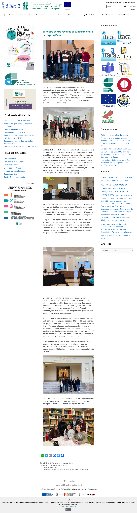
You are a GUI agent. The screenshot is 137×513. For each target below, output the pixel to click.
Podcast (104, 229)
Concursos (64, 463)
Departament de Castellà (110, 209)
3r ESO (103, 181)
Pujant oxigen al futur (50, 467)
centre (111, 192)
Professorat (117, 229)
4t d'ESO (111, 180)
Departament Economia (107, 214)
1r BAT (45, 463)
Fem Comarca (115, 224)
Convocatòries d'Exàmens (113, 198)
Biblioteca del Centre (12, 168)
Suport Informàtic (125, 15)
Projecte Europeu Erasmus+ (15, 171)
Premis (110, 229)
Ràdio (123, 229)
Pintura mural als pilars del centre (114, 135)
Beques (116, 188)
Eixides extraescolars (113, 220)
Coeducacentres (10, 174)
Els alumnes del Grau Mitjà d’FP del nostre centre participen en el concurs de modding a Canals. (116, 154)
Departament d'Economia (112, 206)
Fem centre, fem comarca (14, 162)
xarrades (118, 235)
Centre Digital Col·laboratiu (14, 177)
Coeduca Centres (122, 191)
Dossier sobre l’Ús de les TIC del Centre (20, 147)
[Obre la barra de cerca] (68, 21)
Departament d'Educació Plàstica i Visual (117, 204)
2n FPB (129, 178)
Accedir (133, 9)
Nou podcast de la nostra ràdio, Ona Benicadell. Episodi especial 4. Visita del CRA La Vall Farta (115, 162)
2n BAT (50, 463)
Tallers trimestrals (119, 232)
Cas (134, 6)
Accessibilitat (92, 489)
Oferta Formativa (107, 15)
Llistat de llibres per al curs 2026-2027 (116, 149)
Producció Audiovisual (43, 15)
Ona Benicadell (25, 15)
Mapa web (77, 489)
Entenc (68, 510)
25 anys (125, 181)
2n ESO (123, 178)
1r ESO (110, 177)
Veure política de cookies (68, 506)
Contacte (84, 489)
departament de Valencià (122, 212)
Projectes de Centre (88, 15)
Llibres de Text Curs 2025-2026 (17, 121)
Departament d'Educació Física (117, 201)
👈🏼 (4, 15)
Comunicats (108, 194)
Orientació (58, 15)
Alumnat (111, 188)
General (71, 463)
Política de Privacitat (53, 489)
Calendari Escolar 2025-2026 (16, 132)
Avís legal (44, 489)
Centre (11, 15)
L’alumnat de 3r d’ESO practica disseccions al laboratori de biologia (65, 469)
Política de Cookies (67, 489)
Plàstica (125, 227)
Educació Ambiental (124, 217)
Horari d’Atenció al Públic (14, 129)
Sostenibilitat (106, 232)
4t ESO (119, 181)
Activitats (56, 463)
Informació (72, 15)
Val (131, 6)
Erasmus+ (105, 224)
